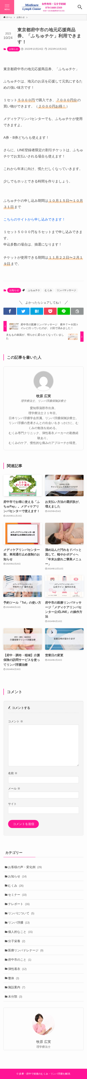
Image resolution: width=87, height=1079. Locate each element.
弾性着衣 (17, 969)
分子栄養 (16, 941)
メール (14, 788)
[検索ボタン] (80, 7)
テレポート (19, 904)
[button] (9, 311)
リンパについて (21, 913)
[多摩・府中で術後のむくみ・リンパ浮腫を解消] (43, 7)
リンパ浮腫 (19, 922)
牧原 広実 (43, 396)
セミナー (17, 894)
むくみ (48, 290)
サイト (12, 803)
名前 (12, 773)
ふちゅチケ (34, 290)
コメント (15, 721)
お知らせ (13, 49)
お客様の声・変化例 (25, 867)
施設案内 (16, 987)
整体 (13, 978)
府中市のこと (19, 959)
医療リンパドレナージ (25, 950)
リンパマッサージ (66, 290)
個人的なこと (20, 931)
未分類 (15, 996)
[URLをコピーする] (77, 311)
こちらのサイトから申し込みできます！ (34, 219)
